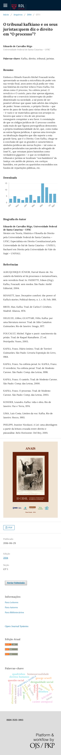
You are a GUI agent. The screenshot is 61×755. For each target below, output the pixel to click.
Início (6, 14)
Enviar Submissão (16, 582)
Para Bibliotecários (14, 612)
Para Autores (11, 607)
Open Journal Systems (16, 626)
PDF (10, 527)
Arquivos (18, 14)
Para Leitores (11, 602)
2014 (29, 14)
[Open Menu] (5, 5)
